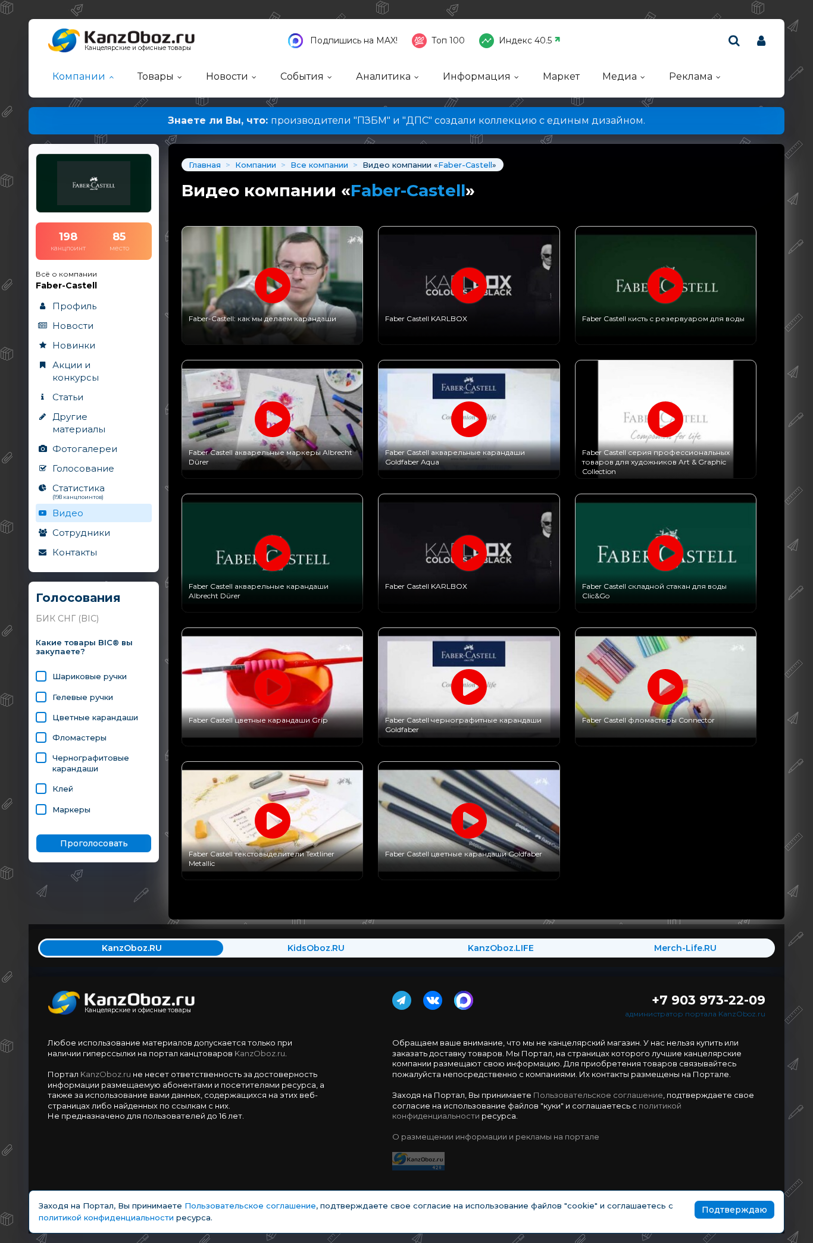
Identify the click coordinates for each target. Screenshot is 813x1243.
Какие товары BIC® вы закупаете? (84, 647)
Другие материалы (78, 423)
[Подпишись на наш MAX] (463, 998)
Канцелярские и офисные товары (138, 48)
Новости (227, 76)
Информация (477, 76)
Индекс (525, 40)
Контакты (74, 552)
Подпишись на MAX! (353, 40)
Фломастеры (79, 737)
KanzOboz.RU (132, 948)
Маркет (561, 76)
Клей (62, 788)
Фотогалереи (84, 448)
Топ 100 (448, 40)
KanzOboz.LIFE (501, 948)
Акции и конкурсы (75, 371)
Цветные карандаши (95, 717)
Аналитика (383, 76)
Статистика (78, 491)
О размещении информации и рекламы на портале (495, 1136)
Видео (67, 513)
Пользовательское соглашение (598, 1095)
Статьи (67, 397)
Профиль (74, 306)
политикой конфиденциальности (106, 1217)
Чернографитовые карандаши (90, 763)
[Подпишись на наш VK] (432, 998)
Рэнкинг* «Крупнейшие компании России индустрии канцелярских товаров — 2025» (427, 120)
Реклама (690, 76)
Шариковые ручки (89, 676)
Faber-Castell (465, 165)
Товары (155, 76)
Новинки (73, 345)
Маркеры (71, 809)
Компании (78, 76)
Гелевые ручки (82, 697)
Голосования (78, 598)
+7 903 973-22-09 (708, 1000)
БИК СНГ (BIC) (67, 618)
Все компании (319, 165)
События (302, 76)
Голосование (83, 468)
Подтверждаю (734, 1209)
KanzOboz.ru (259, 1053)
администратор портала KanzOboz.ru (695, 1013)
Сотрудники (81, 532)
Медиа (619, 76)
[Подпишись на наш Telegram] (401, 998)
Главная (205, 165)
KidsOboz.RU (316, 948)
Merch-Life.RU (685, 948)
